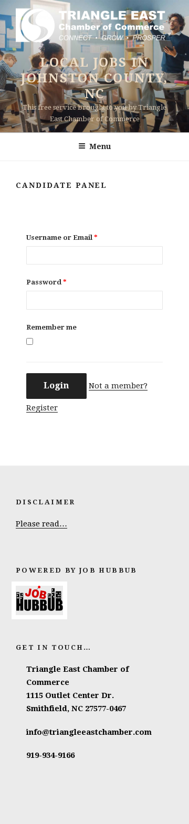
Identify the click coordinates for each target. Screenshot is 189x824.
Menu (100, 146)
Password (46, 282)
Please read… (41, 524)
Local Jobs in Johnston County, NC (95, 78)
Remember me (51, 327)
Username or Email (62, 237)
